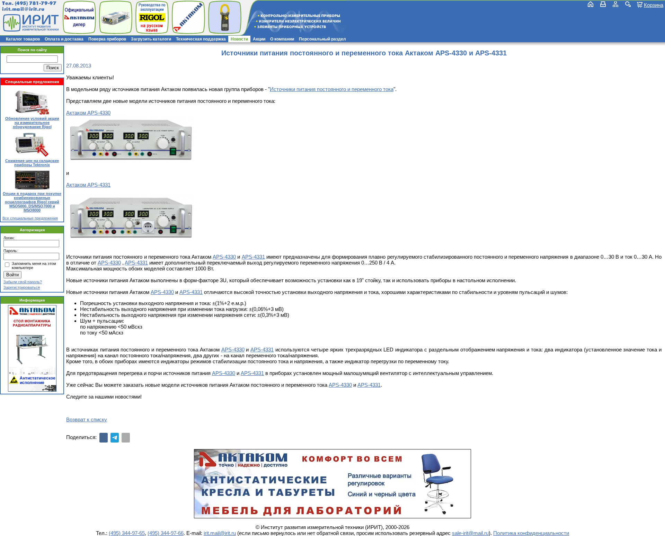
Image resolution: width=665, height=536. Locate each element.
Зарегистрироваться (21, 287)
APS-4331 (253, 257)
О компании (282, 39)
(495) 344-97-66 (166, 533)
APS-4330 (224, 257)
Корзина (653, 5)
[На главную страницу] (30, 22)
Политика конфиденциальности (531, 533)
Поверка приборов (107, 39)
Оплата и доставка (64, 39)
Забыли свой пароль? (22, 282)
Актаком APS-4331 (88, 185)
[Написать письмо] (603, 4)
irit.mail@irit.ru (23, 9)
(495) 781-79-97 (35, 3)
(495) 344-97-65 (127, 533)
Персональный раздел (322, 39)
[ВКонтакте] (103, 438)
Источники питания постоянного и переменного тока (331, 89)
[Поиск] (628, 4)
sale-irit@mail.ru (470, 533)
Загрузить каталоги (151, 39)
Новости (239, 39)
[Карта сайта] (615, 4)
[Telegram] (114, 438)
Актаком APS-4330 (88, 113)
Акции (259, 39)
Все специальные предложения (30, 218)
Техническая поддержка (201, 39)
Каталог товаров (23, 39)
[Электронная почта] (126, 438)
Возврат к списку (86, 419)
